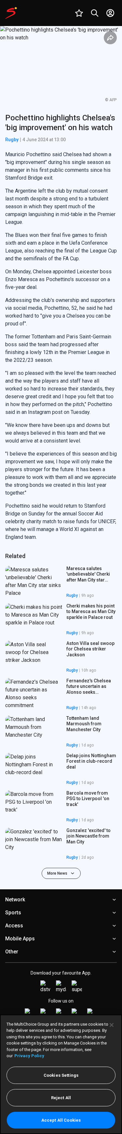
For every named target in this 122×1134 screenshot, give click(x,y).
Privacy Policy (29, 1055)
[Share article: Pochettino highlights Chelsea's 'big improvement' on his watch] (110, 37)
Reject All (61, 1097)
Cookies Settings (61, 1075)
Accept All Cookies (61, 1120)
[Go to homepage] (11, 13)
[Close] (111, 1025)
